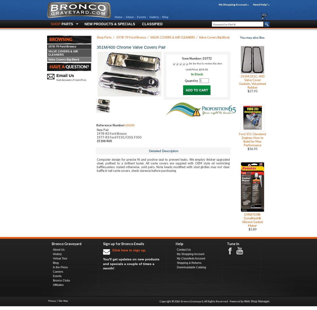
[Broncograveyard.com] (79, 17)
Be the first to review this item (205, 63)
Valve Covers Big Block (63, 59)
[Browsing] (69, 39)
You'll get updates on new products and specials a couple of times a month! (131, 259)
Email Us (65, 75)
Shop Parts (104, 37)
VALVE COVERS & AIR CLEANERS (63, 53)
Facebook (232, 250)
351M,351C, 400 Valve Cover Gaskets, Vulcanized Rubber (252, 81)
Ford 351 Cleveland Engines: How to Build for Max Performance (252, 139)
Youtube (242, 251)
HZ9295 (129, 125)
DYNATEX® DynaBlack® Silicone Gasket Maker (252, 220)
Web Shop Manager (256, 301)
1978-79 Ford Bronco (62, 46)
